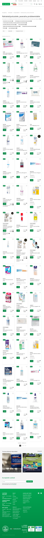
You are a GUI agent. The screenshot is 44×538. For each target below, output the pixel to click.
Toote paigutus (15, 518)
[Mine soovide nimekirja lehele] (34, 4)
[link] (18, 446)
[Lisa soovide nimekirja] (13, 39)
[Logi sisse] (36, 4)
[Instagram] (41, 493)
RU (41, 0)
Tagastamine (25, 511)
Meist (16, 0)
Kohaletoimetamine (26, 508)
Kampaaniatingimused (16, 516)
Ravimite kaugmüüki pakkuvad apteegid (24, 527)
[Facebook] (38, 493)
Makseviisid (25, 510)
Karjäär (14, 504)
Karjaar (14, 502)
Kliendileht (25, 0)
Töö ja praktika (20, 0)
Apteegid (34, 0)
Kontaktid (30, 0)
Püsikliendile (15, 501)
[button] (4, 39)
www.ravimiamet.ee (24, 529)
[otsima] (31, 4)
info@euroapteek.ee (6, 505)
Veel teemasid (40, 451)
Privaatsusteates (14, 484)
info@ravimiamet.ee (24, 530)
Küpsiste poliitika (26, 500)
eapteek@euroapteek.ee (6, 498)
